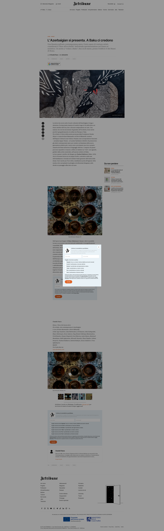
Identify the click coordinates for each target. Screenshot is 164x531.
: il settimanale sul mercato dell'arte (76, 264)
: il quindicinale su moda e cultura (75, 268)
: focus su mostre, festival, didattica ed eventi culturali (80, 262)
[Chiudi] (98, 247)
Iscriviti (68, 281)
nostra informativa (84, 275)
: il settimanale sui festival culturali (75, 272)
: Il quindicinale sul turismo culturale (75, 270)
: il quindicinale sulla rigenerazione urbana (77, 266)
